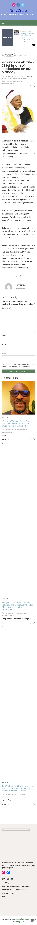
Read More (5, 804)
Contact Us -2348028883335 (14, 890)
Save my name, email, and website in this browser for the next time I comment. (18, 365)
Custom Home (8, 893)
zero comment (8, 84)
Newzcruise (9, 76)
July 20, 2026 (20, 794)
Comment (6, 308)
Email (4, 344)
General (29, 76)
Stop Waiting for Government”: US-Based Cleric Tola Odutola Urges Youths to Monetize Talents (18, 788)
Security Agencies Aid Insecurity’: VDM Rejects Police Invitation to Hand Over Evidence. (27, 38)
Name (5, 335)
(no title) (5, 883)
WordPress (16, 919)
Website (5, 353)
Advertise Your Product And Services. (17, 886)
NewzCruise (19, 10)
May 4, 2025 (20, 76)
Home (4, 897)
